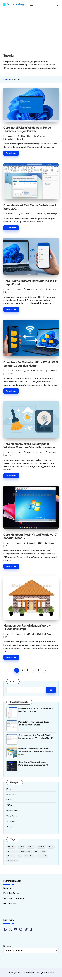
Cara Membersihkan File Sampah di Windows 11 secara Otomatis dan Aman (29, 445)
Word (39, 214)
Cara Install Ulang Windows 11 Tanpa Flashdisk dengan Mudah (27, 129)
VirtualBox (29, 856)
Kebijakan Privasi (11, 893)
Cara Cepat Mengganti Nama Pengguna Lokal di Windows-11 (33, 763)
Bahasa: (7, 946)
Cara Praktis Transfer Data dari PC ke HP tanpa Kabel (30, 282)
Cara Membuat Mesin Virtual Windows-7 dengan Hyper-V (30, 536)
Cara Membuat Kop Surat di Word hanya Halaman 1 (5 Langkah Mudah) (35, 736)
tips (9, 455)
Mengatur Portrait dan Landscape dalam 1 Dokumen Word (34, 723)
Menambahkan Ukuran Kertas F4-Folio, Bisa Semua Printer (36, 710)
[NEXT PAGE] (45, 670)
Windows (41, 136)
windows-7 (31, 546)
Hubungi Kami (9, 903)
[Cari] (51, 690)
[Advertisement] (31, 29)
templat (11, 856)
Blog (8, 789)
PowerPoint (12, 810)
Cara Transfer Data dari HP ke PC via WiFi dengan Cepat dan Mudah (30, 364)
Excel (9, 799)
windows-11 (18, 139)
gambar (11, 637)
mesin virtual (20, 546)
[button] (45, 670)
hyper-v (11, 546)
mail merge (52, 214)
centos (21, 847)
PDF (35, 851)
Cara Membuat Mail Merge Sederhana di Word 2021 (29, 207)
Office (9, 805)
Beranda (7, 79)
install (10, 139)
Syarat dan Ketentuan (13, 898)
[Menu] (31, 5)
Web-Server (12, 816)
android (11, 292)
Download (11, 794)
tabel (44, 851)
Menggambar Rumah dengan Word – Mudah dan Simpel (27, 627)
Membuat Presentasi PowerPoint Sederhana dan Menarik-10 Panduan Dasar (35, 751)
